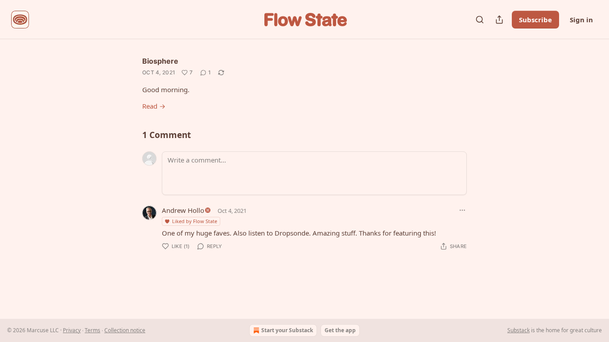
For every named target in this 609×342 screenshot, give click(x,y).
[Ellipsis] (462, 210)
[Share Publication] (499, 19)
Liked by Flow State (194, 221)
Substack (518, 330)
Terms (92, 330)
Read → (153, 106)
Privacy (72, 330)
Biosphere (160, 61)
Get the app (340, 330)
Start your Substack (287, 330)
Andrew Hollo (183, 210)
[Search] (480, 19)
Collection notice (124, 330)
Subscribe (535, 19)
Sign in (581, 19)
